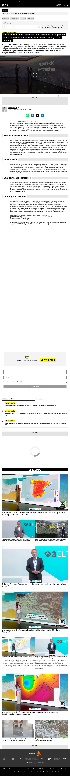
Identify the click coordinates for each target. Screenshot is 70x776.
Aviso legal (14, 771)
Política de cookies (34, 771)
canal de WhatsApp (29, 222)
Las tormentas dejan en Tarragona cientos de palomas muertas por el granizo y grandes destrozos (16, 739)
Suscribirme (35, 386)
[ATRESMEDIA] (35, 754)
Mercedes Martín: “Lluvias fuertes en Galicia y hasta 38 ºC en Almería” (31, 631)
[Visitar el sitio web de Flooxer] (41, 763)
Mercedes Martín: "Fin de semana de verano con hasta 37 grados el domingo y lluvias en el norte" (36, 414)
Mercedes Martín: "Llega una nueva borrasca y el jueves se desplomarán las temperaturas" (30, 713)
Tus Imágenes (15, 18)
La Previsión (5, 18)
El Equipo (23, 18)
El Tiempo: (7, 23)
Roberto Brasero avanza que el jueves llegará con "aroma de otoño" (18, 657)
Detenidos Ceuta (13, 1)
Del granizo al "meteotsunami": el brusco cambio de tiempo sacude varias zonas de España (51, 739)
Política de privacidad (23, 771)
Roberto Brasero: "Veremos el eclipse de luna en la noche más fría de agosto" (31, 405)
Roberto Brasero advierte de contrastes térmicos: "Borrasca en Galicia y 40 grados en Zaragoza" (51, 657)
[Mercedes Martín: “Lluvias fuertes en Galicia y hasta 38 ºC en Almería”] (35, 610)
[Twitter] (18, 107)
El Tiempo (35, 470)
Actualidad (31, 18)
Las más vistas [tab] (8, 399)
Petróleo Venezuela (49, 1)
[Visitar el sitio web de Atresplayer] (31, 763)
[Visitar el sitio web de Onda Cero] (50, 759)
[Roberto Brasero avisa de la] (18, 529)
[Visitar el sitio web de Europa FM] (57, 759)
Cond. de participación (45, 771)
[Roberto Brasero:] (35, 564)
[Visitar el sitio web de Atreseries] (42, 759)
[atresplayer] (64, 5)
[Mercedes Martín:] (35, 492)
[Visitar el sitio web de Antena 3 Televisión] (6, 759)
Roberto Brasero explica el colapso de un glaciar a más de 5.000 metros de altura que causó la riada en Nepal (50, 540)
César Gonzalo (12, 108)
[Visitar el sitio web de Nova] (28, 759)
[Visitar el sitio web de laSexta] (13, 759)
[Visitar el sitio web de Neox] (20, 759)
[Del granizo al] (51, 729)
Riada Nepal (58, 1)
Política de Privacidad (21, 382)
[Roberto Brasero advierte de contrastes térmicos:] (51, 646)
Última (59, 5)
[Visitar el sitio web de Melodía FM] (64, 759)
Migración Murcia (22, 1)
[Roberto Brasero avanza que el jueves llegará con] (18, 646)
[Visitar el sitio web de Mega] (35, 759)
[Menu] (68, 5)
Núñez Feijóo (5, 1)
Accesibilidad (55, 771)
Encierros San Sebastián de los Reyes (35, 1)
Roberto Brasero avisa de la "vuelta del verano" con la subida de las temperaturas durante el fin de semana (35, 424)
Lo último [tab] (40, 399)
